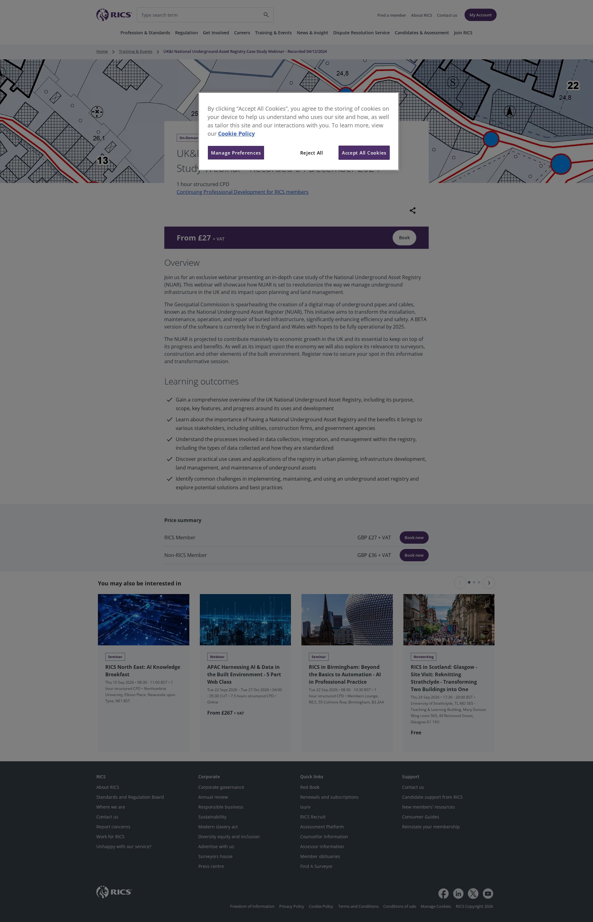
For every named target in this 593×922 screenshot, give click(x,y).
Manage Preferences (236, 153)
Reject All (311, 153)
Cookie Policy (236, 133)
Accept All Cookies (364, 153)
